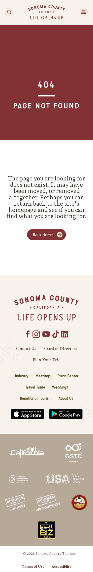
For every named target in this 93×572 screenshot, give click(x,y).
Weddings (60, 387)
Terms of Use (33, 567)
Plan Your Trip (47, 359)
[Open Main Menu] (84, 12)
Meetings (43, 376)
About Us (66, 398)
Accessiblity (61, 567)
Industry (22, 376)
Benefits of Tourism (36, 398)
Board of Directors (60, 348)
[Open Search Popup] (9, 12)
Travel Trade (35, 387)
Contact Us (26, 348)
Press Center (68, 376)
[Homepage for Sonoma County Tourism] (46, 11)
